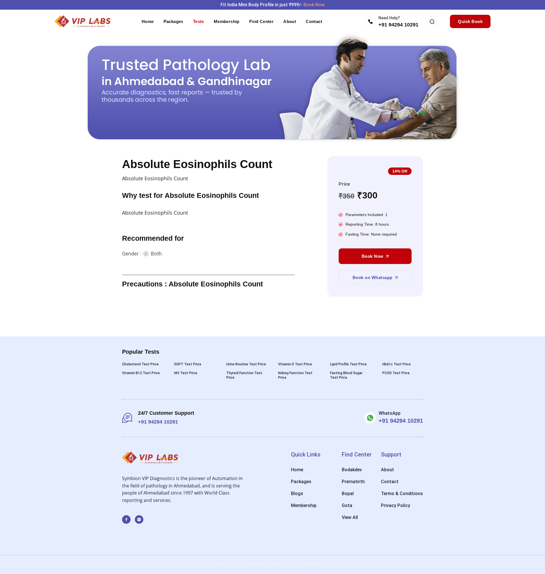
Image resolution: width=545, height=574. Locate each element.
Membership (227, 21)
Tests (198, 21)
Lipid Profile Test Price (348, 364)
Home (148, 21)
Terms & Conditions (402, 493)
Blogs (297, 493)
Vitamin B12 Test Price (141, 373)
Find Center (261, 21)
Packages (173, 21)
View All (350, 517)
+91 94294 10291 (398, 25)
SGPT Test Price (187, 364)
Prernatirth (353, 481)
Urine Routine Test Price (246, 364)
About (289, 21)
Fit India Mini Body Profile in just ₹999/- (273, 4)
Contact (314, 21)
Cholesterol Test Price (140, 364)
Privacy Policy (395, 505)
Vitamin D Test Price (295, 364)
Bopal (348, 493)
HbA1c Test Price (396, 364)
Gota (347, 505)
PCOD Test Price (396, 373)
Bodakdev (352, 469)
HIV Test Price (185, 373)
